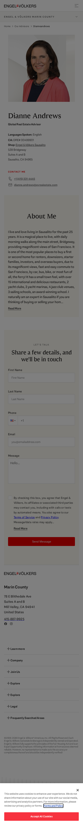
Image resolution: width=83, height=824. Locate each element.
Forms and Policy (53, 805)
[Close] (78, 790)
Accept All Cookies (41, 816)
